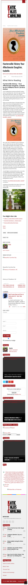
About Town (6, 566)
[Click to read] (14, 261)
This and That (6, 569)
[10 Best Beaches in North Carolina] (14, 451)
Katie (9, 244)
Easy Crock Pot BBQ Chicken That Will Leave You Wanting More (15, 555)
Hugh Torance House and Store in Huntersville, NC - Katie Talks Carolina (16, 296)
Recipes (5, 575)
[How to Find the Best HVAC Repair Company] (5, 529)
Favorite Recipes (6, 355)
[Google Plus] (9, 382)
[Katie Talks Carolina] (14, 17)
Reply (24, 306)
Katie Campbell (6, 250)
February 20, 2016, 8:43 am (17, 306)
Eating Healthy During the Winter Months (15, 541)
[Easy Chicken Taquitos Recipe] (14, 368)
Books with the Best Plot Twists (11, 222)
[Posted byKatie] (5, 248)
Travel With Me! (6, 438)
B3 (24, 581)
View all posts (13, 351)
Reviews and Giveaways (17, 73)
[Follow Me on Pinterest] (14, 489)
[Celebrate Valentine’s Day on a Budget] (5, 536)
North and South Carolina (8, 398)
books (4, 232)
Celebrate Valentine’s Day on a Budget (14, 535)
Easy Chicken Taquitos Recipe (12, 377)
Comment (5, 312)
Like (10, 306)
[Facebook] (7, 382)
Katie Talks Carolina (11, 581)
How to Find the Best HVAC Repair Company (15, 528)
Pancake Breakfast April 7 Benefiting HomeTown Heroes (12, 419)
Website (4, 330)
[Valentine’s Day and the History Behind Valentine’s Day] (5, 549)
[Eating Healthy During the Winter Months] (5, 542)
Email (4, 326)
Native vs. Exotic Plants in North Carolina (13, 218)
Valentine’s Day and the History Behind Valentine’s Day (14, 548)
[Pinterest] (12, 382)
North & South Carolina (8, 73)
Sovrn (4, 226)
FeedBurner (17, 394)
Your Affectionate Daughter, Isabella (16, 180)
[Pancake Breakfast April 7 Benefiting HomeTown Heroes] (14, 411)
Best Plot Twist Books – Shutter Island (12, 220)
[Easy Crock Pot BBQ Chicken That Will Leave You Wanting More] (5, 555)
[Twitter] (4, 382)
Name (4, 321)
